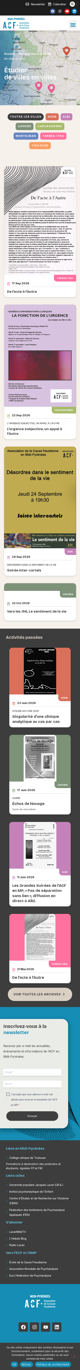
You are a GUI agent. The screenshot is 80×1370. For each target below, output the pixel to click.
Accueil (9, 53)
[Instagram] (60, 11)
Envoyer (32, 1115)
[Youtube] (67, 11)
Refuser (26, 1364)
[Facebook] (52, 11)
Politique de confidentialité (53, 1364)
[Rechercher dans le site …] (72, 4)
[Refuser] (74, 1356)
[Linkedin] (74, 11)
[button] (73, 25)
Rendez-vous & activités (35, 53)
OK (14, 1364)
